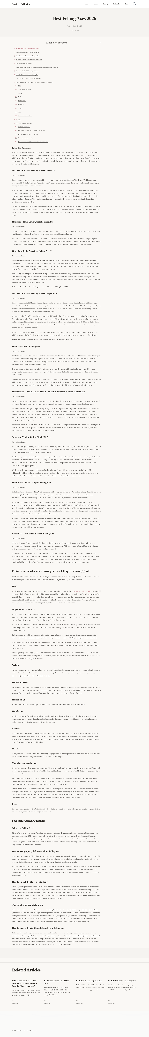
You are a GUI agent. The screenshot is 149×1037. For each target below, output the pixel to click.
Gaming (105, 4)
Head (19, 85)
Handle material (22, 97)
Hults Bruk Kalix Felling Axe (24, 63)
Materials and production (25, 116)
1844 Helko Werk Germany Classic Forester (28, 48)
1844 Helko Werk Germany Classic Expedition (29, 59)
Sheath (19, 112)
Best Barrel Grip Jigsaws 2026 (89, 981)
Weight (20, 93)
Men (86, 4)
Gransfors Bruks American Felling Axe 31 (27, 56)
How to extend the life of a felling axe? (28, 134)
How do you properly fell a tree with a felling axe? (31, 130)
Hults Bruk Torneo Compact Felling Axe (27, 74)
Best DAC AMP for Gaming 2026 (122, 981)
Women (95, 4)
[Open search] (134, 4)
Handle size (21, 104)
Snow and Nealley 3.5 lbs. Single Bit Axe (27, 71)
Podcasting (116, 4)
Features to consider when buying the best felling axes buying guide (35, 82)
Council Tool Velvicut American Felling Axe (28, 78)
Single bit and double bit (24, 89)
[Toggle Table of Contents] (100, 43)
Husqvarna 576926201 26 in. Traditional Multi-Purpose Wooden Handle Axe (37, 67)
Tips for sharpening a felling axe (26, 138)
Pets (126, 4)
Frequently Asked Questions (24, 123)
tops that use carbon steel (81, 591)
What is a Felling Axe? (24, 126)
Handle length (22, 100)
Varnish (20, 108)
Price (19, 119)
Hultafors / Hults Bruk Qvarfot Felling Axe (27, 52)
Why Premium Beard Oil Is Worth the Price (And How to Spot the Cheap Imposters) (24, 983)
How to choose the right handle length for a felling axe (33, 141)
